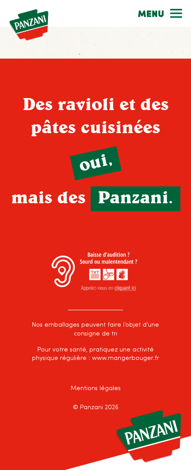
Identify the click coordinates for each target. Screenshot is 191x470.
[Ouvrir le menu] (160, 13)
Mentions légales (96, 388)
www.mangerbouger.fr (125, 358)
